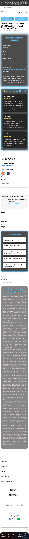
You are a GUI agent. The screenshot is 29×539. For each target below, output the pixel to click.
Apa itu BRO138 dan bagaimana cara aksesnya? (13, 239)
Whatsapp (20, 536)
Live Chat (25, 536)
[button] (3, 276)
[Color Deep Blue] (8, 173)
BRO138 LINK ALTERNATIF (9, 189)
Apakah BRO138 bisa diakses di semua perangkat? (13, 265)
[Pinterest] (7, 280)
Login (8, 536)
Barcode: (11, 30)
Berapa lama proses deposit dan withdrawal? (13, 259)
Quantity (3, 212)
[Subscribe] (23, 509)
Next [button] (27, 3)
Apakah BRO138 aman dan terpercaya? (11, 246)
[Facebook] (2, 280)
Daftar (14, 536)
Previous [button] (1, 3)
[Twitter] (4, 280)
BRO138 (14, 525)
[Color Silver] (13, 173)
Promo (3, 536)
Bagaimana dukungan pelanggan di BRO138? (14, 252)
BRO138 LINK (6, 184)
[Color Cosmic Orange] (3, 173)
